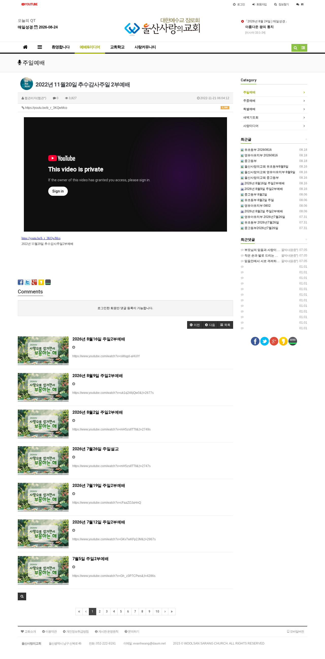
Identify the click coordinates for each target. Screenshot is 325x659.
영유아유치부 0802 (257, 205)
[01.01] (242, 266)
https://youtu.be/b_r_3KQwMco (126, 108)
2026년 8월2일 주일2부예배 (263, 211)
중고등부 (250, 161)
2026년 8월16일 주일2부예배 (264, 183)
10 (157, 611)
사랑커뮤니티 (145, 47)
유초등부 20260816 (258, 150)
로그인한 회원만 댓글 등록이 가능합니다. (125, 308)
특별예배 (249, 109)
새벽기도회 (250, 117)
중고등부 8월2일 (255, 194)
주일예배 (249, 92)
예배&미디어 (90, 47)
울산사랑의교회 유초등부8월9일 (266, 166)
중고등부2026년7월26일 (261, 228)
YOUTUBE (30, 4)
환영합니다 (61, 47)
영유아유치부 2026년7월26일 (264, 217)
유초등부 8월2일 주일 (259, 200)
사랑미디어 (250, 126)
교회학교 (117, 47)
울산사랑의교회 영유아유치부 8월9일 (269, 172)
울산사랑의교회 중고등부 (261, 177)
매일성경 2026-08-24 (38, 27)
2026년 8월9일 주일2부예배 (263, 189)
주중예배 (249, 100)
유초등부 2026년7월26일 (261, 222)
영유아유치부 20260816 (261, 155)
